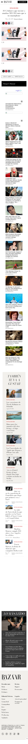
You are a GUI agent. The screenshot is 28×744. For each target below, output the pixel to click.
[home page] (8, 2)
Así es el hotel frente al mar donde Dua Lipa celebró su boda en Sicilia (13, 474)
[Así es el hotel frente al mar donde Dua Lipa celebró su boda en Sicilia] (14, 461)
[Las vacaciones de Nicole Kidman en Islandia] (14, 393)
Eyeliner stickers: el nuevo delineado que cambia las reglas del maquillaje (15, 663)
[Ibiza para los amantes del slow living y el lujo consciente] (14, 415)
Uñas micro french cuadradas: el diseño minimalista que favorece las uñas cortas (15, 634)
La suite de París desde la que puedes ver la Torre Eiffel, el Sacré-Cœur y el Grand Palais (14, 514)
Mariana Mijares (16, 537)
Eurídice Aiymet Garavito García (17, 502)
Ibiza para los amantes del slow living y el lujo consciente (13, 427)
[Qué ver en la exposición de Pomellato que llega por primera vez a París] (9, 489)
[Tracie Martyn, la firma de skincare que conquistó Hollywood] (9, 542)
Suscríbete (22, 2)
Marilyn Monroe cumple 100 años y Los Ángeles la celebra (13, 532)
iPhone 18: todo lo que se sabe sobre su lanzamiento (14, 641)
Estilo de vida (14, 8)
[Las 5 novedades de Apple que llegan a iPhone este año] (14, 439)
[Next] (24, 33)
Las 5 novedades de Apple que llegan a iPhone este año (14, 450)
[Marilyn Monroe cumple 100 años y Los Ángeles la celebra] (9, 526)
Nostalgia (18, 77)
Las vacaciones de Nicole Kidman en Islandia (13, 404)
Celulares (7, 77)
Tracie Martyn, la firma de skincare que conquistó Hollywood (14, 547)
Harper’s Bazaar (18, 19)
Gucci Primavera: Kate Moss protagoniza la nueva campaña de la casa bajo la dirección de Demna (14, 649)
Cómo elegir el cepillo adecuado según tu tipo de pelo (15, 656)
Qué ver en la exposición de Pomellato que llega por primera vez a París (13, 495)
